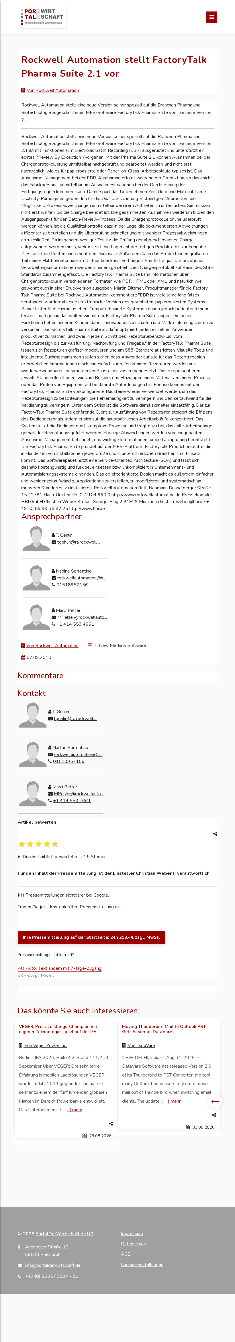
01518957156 (72, 585)
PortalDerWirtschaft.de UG (65, 1234)
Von (45, 1045)
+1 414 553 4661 (75, 624)
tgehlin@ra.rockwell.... (78, 542)
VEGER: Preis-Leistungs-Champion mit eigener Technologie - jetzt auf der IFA (58, 1029)
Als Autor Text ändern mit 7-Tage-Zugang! (60, 968)
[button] (66, 1123)
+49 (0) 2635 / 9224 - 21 (51, 1276)
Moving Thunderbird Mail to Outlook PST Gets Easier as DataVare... (164, 1029)
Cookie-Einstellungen (142, 1264)
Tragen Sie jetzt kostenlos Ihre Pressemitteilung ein (69, 907)
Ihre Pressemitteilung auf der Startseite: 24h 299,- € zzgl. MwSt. (91, 937)
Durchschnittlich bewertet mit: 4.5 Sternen (65, 857)
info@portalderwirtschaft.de (53, 1265)
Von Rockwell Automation (53, 90)
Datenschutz (133, 1244)
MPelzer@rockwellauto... (82, 617)
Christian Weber (154, 873)
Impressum (132, 1233)
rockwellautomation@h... (81, 578)
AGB (126, 1254)
